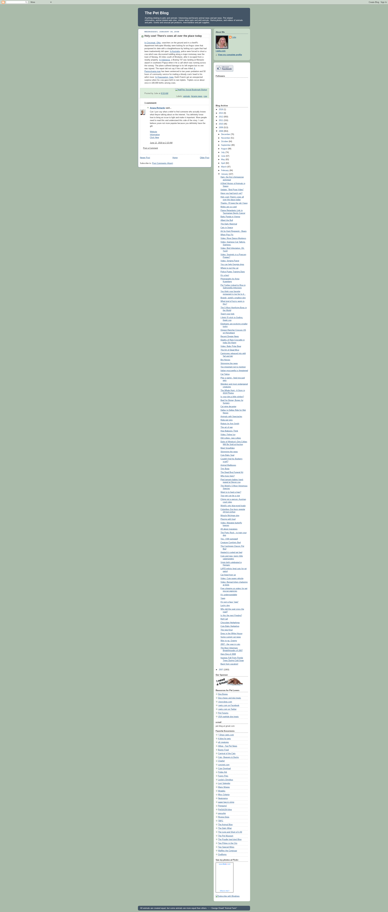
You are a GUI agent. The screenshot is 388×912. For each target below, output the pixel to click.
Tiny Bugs (225, 469)
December (226, 134)
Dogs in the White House (231, 634)
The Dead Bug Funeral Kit (232, 472)
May (223, 159)
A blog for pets (224, 739)
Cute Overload (224, 768)
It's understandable (229, 595)
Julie (234, 37)
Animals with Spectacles (231, 417)
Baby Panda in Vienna (230, 217)
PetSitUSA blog (225, 810)
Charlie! (221, 761)
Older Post (204, 158)
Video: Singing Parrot (230, 261)
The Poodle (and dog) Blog (229, 839)
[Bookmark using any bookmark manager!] (191, 90)
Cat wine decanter (228, 407)
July (223, 152)
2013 (221, 113)
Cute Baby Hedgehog (230, 626)
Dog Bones (223, 694)
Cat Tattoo (225, 374)
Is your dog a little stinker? (232, 397)
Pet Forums (223, 713)
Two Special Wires (226, 847)
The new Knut (227, 630)
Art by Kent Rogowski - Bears (234, 231)
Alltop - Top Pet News (227, 746)
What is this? (224, 891)
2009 (221, 127)
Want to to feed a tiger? (231, 492)
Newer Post (145, 158)
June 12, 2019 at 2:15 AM (161, 143)
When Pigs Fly (227, 235)
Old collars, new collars (231, 438)
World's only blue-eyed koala (233, 506)
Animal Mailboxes (228, 465)
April (223, 163)
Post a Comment (150, 148)
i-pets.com (221, 51)
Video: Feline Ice (228, 435)
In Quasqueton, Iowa (164, 77)
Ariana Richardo (157, 108)
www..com (224, 864)
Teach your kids (227, 314)
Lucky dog (225, 605)
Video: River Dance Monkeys (233, 238)
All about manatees (229, 529)
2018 (221, 109)
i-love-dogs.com (225, 702)
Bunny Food (223, 750)
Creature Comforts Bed (231, 543)
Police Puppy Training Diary (233, 272)
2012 (221, 117)
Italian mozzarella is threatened (234, 371)
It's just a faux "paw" (230, 602)
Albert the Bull (227, 220)
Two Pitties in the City (227, 843)
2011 (221, 120)
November (226, 138)
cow (205, 96)
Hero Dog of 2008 (228, 654)
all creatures (223, 742)
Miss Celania (223, 795)
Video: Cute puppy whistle (232, 578)
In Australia (175, 51)
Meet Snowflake (228, 448)
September (226, 145)
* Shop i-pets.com (226, 735)
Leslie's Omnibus (225, 780)
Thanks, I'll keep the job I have (234, 203)
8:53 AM (164, 93)
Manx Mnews (224, 787)
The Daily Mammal (229, 224)
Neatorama (223, 798)
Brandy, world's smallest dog (233, 298)
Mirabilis (221, 791)
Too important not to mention (233, 367)
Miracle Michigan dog (230, 516)
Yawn (223, 598)
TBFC (220, 821)
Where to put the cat (229, 268)
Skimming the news (229, 363)
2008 (221, 131)
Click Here (154, 137)
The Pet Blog (157, 13)
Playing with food (228, 519)
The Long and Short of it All (230, 832)
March (224, 167)
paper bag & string (226, 802)
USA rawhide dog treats (228, 717)
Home (175, 158)
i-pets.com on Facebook (228, 705)
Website (153, 132)
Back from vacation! (229, 664)
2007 (221, 670)
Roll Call (224, 619)
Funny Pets (223, 776)
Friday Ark (222, 772)
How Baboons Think (229, 431)
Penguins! (222, 806)
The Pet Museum (225, 836)
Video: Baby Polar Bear (231, 346)
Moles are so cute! (229, 207)
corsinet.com (223, 765)
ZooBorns (222, 854)
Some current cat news (231, 637)
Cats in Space (227, 228)
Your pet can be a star (230, 496)
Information (155, 135)
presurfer (222, 813)
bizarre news (196, 96)
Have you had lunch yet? (231, 193)
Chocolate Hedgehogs (230, 623)
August (224, 149)
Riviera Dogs (223, 817)
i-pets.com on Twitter (227, 709)
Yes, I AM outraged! (229, 539)
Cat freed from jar (228, 575)
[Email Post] (206, 93)
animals (186, 96)
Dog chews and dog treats (229, 698)
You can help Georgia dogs (232, 264)
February (225, 170)
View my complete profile (230, 55)
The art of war (227, 427)
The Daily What (225, 828)
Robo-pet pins (227, 420)
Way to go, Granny (229, 641)
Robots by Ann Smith (230, 424)
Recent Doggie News (230, 336)
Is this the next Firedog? (231, 615)
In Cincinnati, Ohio (152, 43)
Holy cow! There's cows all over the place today (173, 35)
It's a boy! (225, 275)
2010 (221, 124)
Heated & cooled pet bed (231, 552)
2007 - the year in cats (230, 644)
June (223, 156)
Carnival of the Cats (227, 753)
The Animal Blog (225, 825)
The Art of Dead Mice (230, 350)
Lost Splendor (224, 783)
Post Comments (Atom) (162, 163)
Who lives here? (228, 476)
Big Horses (225, 360)
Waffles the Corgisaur (227, 851)
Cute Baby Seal (227, 455)
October (225, 141)
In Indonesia (164, 60)
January (225, 174)
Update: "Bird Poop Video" (232, 190)
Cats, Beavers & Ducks (228, 757)
